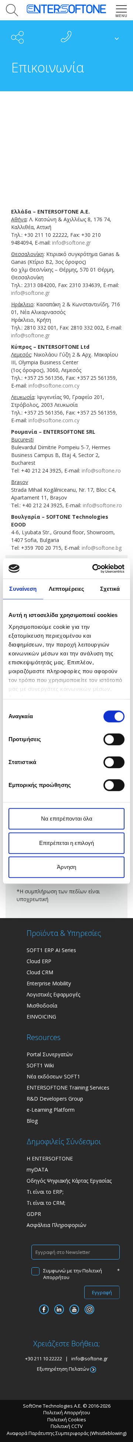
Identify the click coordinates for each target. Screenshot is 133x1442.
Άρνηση (66, 867)
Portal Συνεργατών (50, 1054)
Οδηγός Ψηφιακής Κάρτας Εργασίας (69, 1180)
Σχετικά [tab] (110, 589)
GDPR (34, 1213)
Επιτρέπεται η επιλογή (66, 843)
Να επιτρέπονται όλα (66, 818)
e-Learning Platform (51, 1109)
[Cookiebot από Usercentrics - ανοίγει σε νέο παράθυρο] (94, 568)
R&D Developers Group (55, 1098)
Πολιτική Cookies (66, 1419)
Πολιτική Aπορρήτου (66, 1412)
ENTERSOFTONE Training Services (68, 1087)
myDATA (37, 1169)
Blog (32, 1120)
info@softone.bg (102, 547)
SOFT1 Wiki (40, 1065)
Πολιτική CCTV (67, 1426)
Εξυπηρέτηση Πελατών (63, 1369)
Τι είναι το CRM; (46, 1202)
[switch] (114, 739)
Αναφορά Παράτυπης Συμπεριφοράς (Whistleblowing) (66, 1433)
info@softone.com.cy (53, 385)
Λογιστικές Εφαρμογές (53, 994)
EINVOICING (41, 1016)
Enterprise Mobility (49, 983)
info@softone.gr (71, 242)
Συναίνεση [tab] (23, 589)
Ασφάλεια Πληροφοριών (56, 1224)
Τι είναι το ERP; (45, 1191)
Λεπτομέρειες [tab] (66, 589)
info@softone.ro (101, 470)
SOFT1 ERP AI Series (51, 950)
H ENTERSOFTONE (50, 1158)
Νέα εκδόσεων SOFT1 (53, 1076)
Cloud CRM (40, 972)
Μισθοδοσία (42, 1005)
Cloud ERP (39, 961)
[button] (10, 10)
